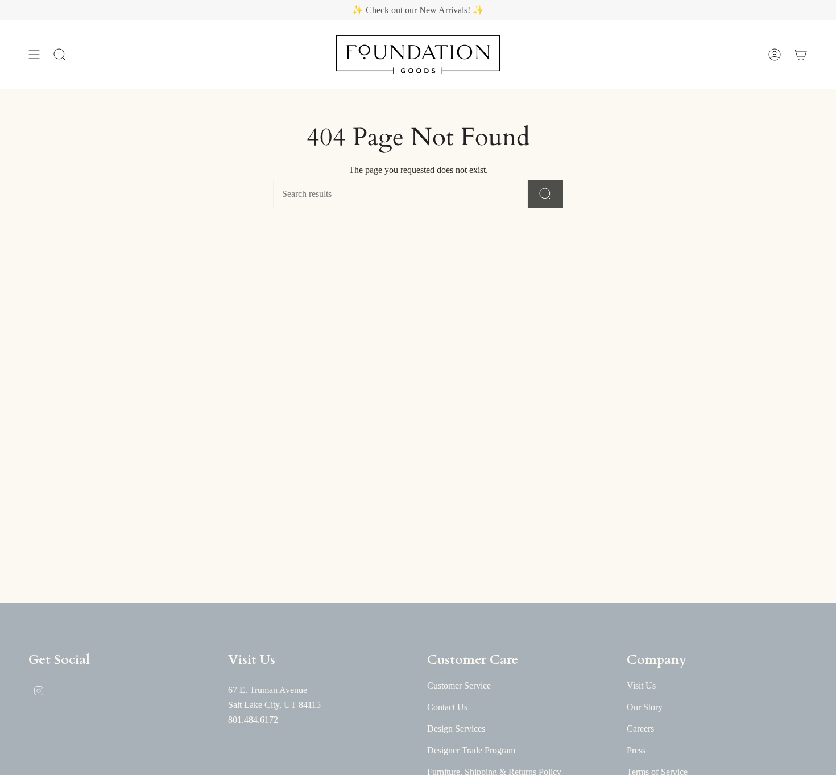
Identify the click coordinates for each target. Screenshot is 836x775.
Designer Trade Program (471, 750)
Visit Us (641, 685)
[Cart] (801, 54)
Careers (640, 728)
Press (636, 750)
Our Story (645, 707)
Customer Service (459, 685)
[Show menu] (34, 54)
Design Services (456, 728)
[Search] (545, 194)
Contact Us (447, 707)
